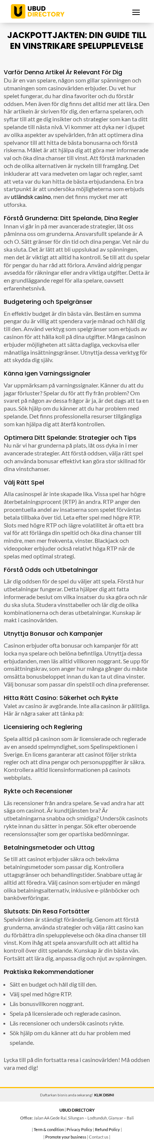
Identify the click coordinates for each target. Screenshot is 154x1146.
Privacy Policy (79, 1129)
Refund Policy (107, 1129)
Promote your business (65, 1136)
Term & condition (49, 1129)
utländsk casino (31, 196)
